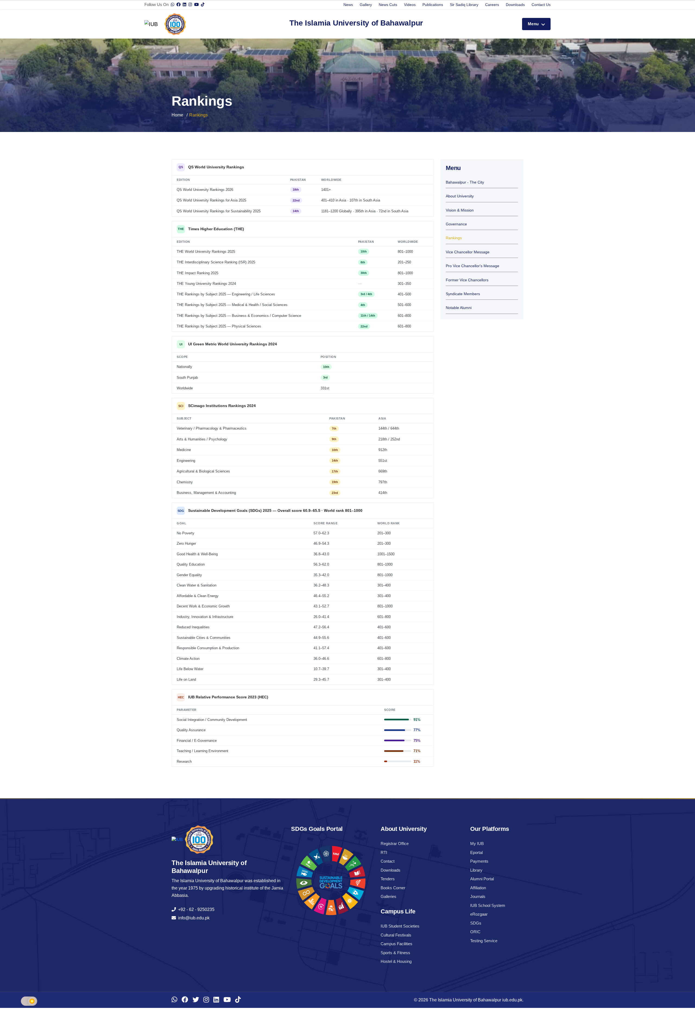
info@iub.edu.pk (193, 918)
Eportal (476, 852)
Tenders (388, 878)
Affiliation (478, 887)
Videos (410, 4)
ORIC (475, 931)
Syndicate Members (463, 294)
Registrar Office (395, 843)
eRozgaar (479, 914)
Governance (456, 224)
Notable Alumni (459, 308)
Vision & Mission (460, 210)
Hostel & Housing (396, 961)
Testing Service (483, 940)
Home (177, 115)
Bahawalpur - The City (465, 182)
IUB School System (487, 905)
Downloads (515, 4)
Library (476, 870)
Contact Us (541, 4)
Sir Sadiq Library (464, 4)
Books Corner (393, 887)
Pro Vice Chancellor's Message (472, 266)
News (348, 4)
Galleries (388, 896)
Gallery (366, 4)
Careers (492, 4)
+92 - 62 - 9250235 (195, 909)
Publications (432, 4)
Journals (477, 896)
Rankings (454, 238)
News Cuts (388, 4)
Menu (534, 23)
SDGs (475, 923)
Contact (387, 861)
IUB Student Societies (400, 926)
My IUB (477, 843)
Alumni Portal (482, 878)
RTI (384, 852)
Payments (479, 861)
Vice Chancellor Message (467, 252)
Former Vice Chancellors (467, 280)
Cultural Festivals (396, 935)
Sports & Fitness (395, 952)
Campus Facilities (396, 943)
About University (460, 196)
